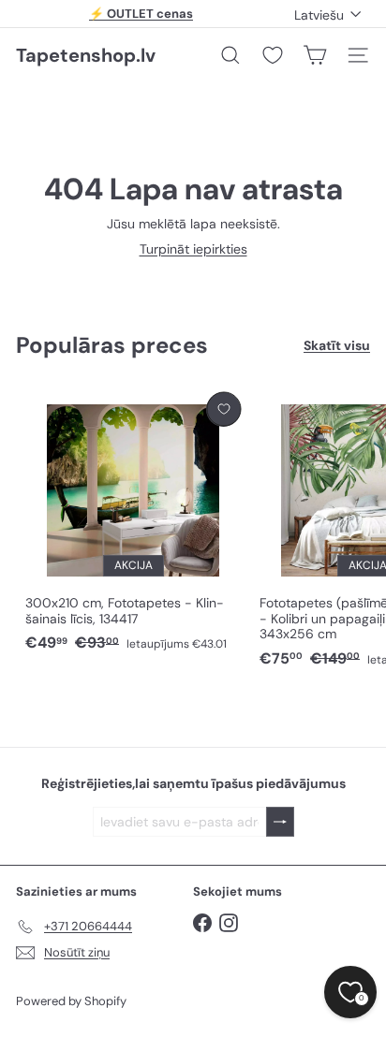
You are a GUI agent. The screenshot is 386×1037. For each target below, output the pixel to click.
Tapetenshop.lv (86, 55)
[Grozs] (314, 55)
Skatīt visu (337, 346)
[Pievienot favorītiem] (223, 409)
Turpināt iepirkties (193, 249)
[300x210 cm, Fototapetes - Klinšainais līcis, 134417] (133, 523)
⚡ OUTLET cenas (141, 14)
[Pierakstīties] (280, 822)
